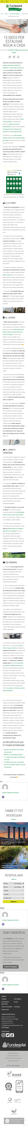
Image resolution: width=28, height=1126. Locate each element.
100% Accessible (7, 1007)
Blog (6, 13)
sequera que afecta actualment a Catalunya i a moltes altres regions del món (13, 68)
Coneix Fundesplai (10, 967)
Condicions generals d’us (13, 1055)
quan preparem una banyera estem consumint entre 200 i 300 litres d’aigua (13, 332)
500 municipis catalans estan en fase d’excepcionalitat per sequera (14, 138)
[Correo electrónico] (3, 797)
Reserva (13, 902)
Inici (2, 13)
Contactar (17, 1007)
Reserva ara (5, 1009)
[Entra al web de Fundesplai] (14, 1047)
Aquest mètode (7, 275)
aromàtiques (13, 531)
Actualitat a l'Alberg (15, 13)
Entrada (6, 883)
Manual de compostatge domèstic (13, 754)
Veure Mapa (5, 1027)
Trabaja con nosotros (13, 1060)
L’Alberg (4, 999)
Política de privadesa (13, 1053)
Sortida (5, 887)
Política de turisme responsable (13, 1058)
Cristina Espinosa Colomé (10, 792)
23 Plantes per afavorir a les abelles (14, 762)
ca (7, 1)
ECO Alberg (17, 999)
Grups (16, 1002)
